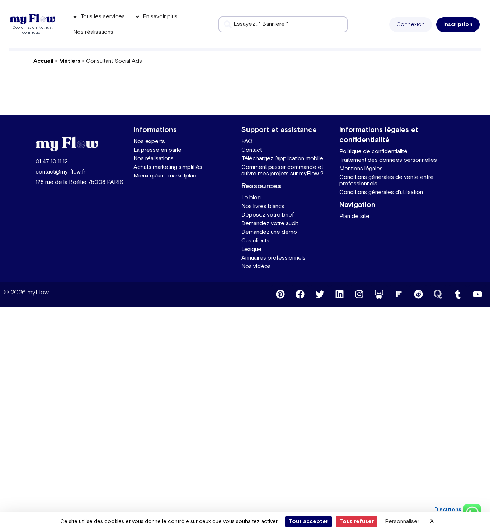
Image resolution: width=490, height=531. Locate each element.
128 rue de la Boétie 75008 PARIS (79, 182)
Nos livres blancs (262, 206)
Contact (251, 150)
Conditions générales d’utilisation (381, 192)
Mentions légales (361, 168)
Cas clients (255, 241)
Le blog (251, 198)
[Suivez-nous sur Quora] (438, 294)
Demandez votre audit (269, 223)
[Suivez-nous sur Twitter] (320, 294)
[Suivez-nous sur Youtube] (477, 294)
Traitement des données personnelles (388, 160)
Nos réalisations (153, 158)
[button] (410, 24)
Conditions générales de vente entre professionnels (386, 181)
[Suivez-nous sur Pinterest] (280, 294)
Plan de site (354, 216)
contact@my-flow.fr (60, 172)
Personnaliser (402, 521)
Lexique (251, 249)
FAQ (247, 141)
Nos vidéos (256, 266)
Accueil (43, 61)
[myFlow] (32, 19)
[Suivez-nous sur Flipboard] (398, 294)
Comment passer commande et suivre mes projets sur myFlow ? (282, 170)
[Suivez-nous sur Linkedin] (339, 294)
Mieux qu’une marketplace (166, 176)
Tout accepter (308, 521)
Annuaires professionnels (273, 258)
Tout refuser (356, 521)
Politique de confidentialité (373, 151)
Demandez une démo (269, 232)
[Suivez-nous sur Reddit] (418, 294)
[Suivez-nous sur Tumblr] (458, 294)
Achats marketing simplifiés (167, 167)
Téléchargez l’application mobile (282, 158)
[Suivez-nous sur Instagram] (359, 294)
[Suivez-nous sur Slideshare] (379, 294)
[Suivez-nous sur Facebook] (300, 294)
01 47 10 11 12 (52, 161)
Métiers (69, 61)
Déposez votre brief (267, 215)
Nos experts (149, 141)
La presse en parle (157, 150)
